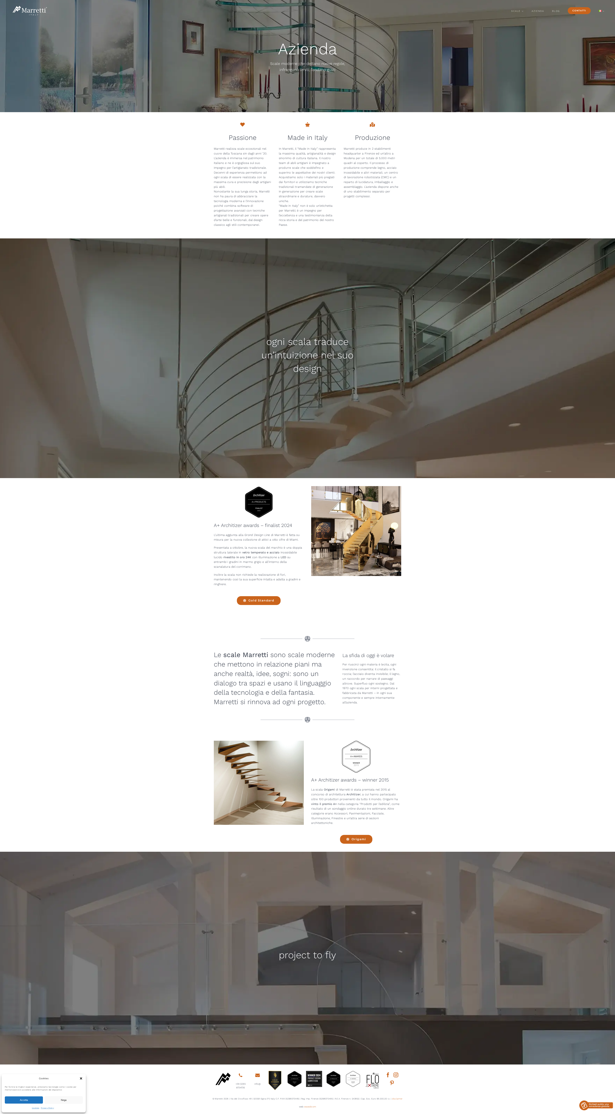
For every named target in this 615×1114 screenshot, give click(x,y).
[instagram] (396, 1075)
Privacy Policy (47, 1108)
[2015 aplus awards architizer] (353, 1072)
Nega (63, 1100)
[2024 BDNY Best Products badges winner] (314, 1072)
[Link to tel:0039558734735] (240, 1075)
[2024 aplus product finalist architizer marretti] (333, 1072)
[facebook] (387, 1075)
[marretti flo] (372, 1072)
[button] (81, 1078)
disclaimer (397, 1098)
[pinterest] (392, 1083)
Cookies (35, 1108)
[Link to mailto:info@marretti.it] (257, 1075)
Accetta (24, 1100)
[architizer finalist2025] (295, 1072)
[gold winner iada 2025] (275, 1072)
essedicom (310, 1106)
